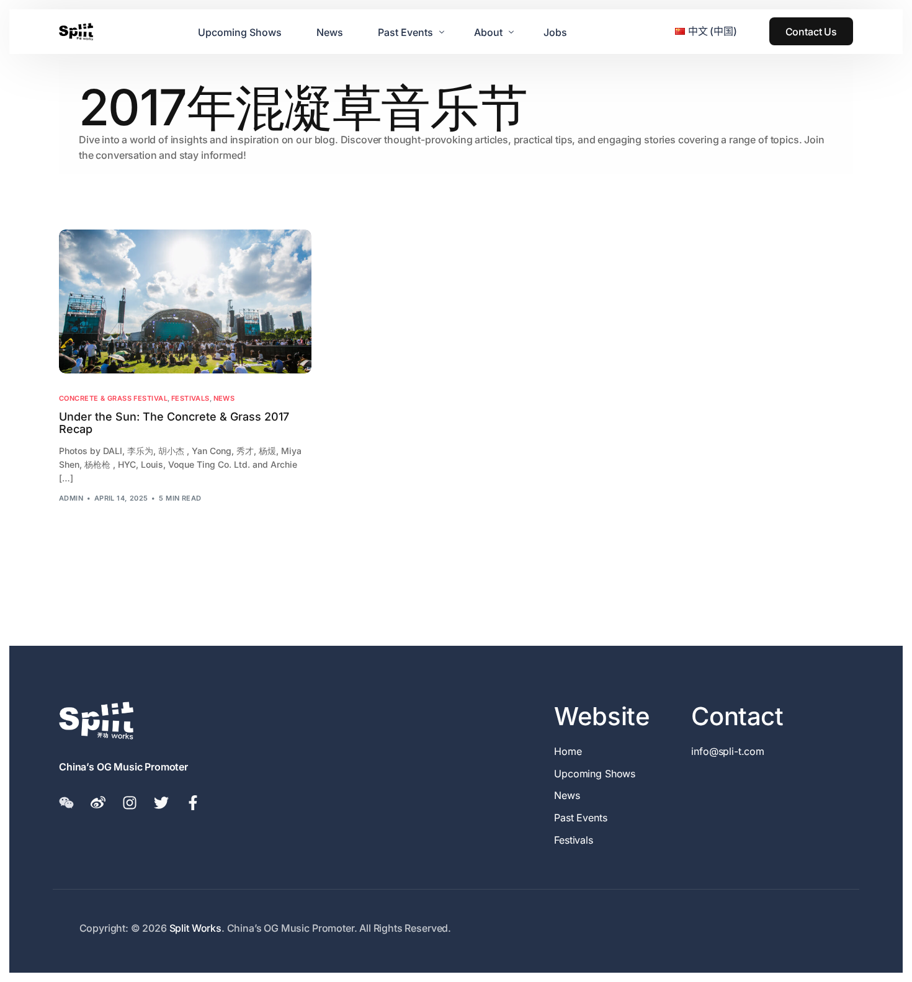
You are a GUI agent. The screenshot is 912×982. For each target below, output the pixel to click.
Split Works (195, 928)
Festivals (190, 398)
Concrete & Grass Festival (113, 398)
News (224, 398)
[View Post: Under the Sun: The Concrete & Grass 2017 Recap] (185, 301)
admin (71, 498)
